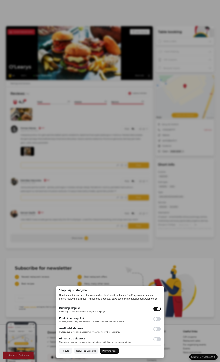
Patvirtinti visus (109, 351)
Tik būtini (66, 351)
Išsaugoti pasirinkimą (86, 351)
